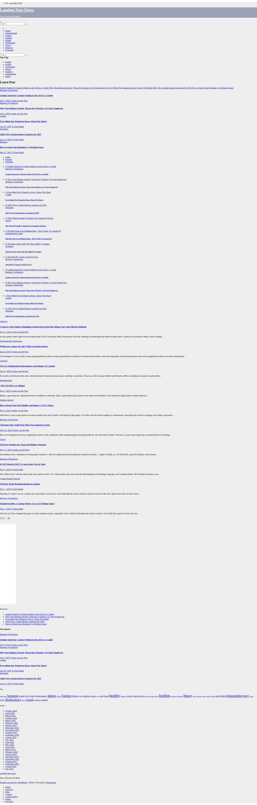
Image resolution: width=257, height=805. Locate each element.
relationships (10, 74)
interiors (141, 696)
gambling (86, 696)
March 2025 (10, 716)
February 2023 (11, 752)
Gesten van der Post (19, 101)
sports (251, 696)
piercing (199, 696)
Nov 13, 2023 (6, 450)
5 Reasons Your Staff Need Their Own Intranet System (25, 425)
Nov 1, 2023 (5, 509)
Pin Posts (9, 801)
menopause (174, 696)
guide (101, 696)
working (37, 700)
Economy (9, 50)
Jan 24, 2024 (5, 352)
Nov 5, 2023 (5, 469)
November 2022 (12, 759)
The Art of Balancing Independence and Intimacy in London (27, 366)
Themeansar (51, 782)
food (80, 696)
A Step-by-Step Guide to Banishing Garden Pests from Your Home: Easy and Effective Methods (43, 327)
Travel (8, 45)
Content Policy (11, 797)
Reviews (9, 48)
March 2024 (10, 720)
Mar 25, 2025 (6, 152)
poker (204, 696)
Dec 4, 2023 (5, 410)
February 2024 (11, 723)
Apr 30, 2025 (5, 126)
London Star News (17, 9)
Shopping (4, 129)
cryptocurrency (41, 696)
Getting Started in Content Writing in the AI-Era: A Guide (26, 95)
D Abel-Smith (18, 126)
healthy (8, 64)
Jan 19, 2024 (5, 371)
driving (58, 696)
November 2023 (12, 730)
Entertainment (11, 33)
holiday (130, 696)
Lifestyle (3, 321)
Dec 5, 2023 (5, 391)
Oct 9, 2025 (5, 101)
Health (8, 40)
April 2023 (10, 747)
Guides (8, 35)
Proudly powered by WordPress (13, 782)
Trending (9, 162)
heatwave (123, 696)
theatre (24, 700)
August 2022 (10, 766)
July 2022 (9, 769)
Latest (7, 157)
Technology (10, 43)
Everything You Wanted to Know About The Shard (23, 121)
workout (44, 700)
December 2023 (12, 728)
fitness (75, 696)
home (135, 696)
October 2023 (11, 733)
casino (21, 696)
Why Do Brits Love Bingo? (12, 386)
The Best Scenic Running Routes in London (20, 484)
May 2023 (9, 745)
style (2, 700)
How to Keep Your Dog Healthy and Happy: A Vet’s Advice (27, 405)
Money (8, 69)
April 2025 (10, 713)
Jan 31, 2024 (5, 332)
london (8, 62)
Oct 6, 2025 (5, 114)
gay (98, 696)
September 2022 (12, 764)
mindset (180, 696)
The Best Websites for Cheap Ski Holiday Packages (23, 445)
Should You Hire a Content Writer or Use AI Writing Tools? (27, 504)
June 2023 (9, 742)
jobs (146, 696)
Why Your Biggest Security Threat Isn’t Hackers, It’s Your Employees (31, 108)
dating (8, 76)
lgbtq (156, 696)
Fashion (8, 38)
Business (4, 90)
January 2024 (11, 725)
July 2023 (9, 740)
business (8, 72)
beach (2, 696)
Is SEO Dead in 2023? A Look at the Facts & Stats (22, 464)
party (194, 696)
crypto (31, 696)
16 (8, 518)
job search (151, 696)
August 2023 (10, 737)
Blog (7, 792)
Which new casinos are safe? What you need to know (24, 346)
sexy (246, 695)
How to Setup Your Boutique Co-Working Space (22, 147)
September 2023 (12, 735)
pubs (217, 696)
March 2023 (10, 749)
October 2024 (11, 718)
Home (8, 31)
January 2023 (11, 754)
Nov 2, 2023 (5, 489)
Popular (8, 159)
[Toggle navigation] (1, 21)
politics (209, 696)
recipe (223, 696)
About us (9, 789)
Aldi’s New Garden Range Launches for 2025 (20, 134)
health (106, 696)
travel (29, 699)
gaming (93, 696)
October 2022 (11, 761)
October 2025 (11, 711)
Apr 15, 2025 (5, 140)
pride (213, 696)
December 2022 (12, 757)
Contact (8, 794)
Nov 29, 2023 (6, 430)
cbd (26, 696)
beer (5, 696)
